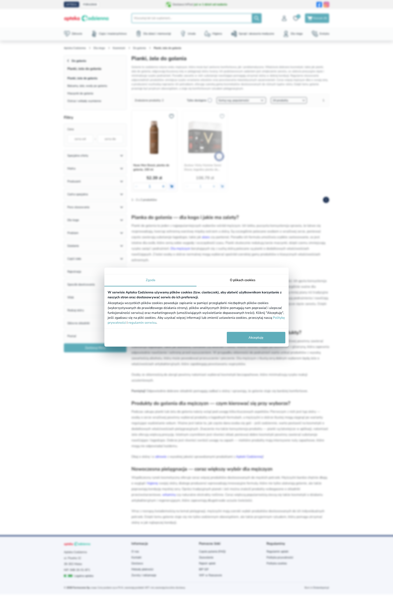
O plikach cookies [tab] (242, 280)
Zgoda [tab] (150, 280)
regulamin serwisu (142, 322)
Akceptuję (255, 337)
